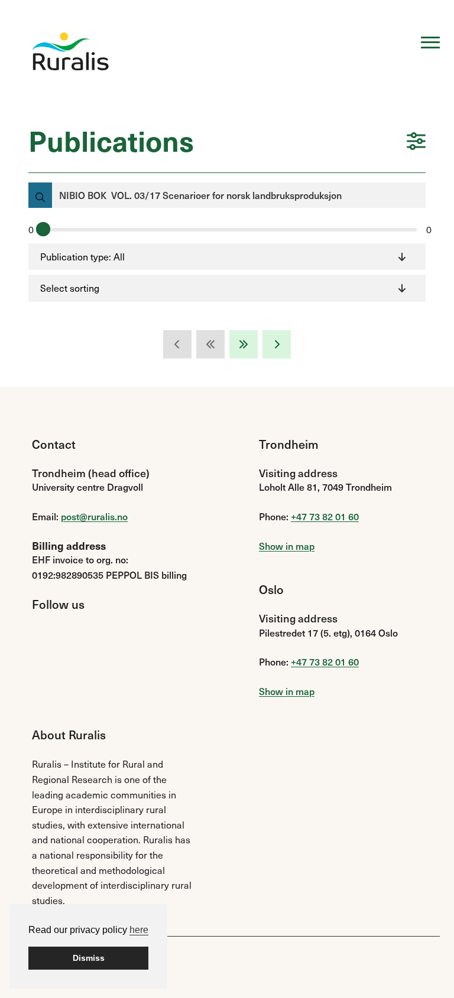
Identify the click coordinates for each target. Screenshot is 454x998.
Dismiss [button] (89, 958)
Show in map (286, 546)
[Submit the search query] (40, 195)
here (138, 930)
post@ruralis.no (94, 516)
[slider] (43, 229)
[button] (416, 142)
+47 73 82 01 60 (325, 516)
